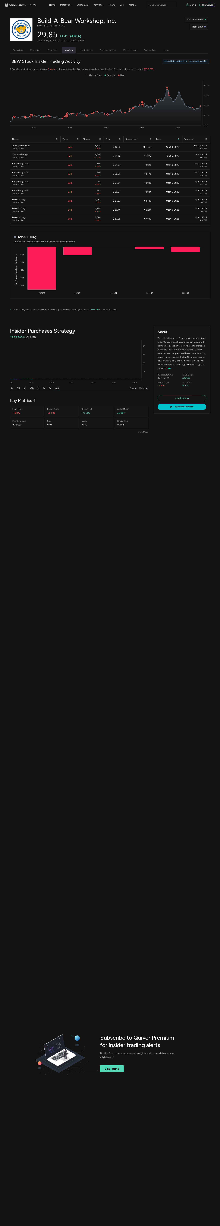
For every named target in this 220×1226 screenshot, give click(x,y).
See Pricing (112, 1068)
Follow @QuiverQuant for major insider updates (185, 61)
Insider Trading (26, 237)
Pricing (112, 5)
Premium (97, 4)
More (131, 4)
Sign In (193, 5)
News (166, 50)
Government (130, 50)
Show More (143, 432)
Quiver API (94, 309)
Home (52, 5)
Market (142, 388)
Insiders (69, 50)
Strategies (82, 5)
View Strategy (182, 398)
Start (132, 388)
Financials (35, 50)
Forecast (52, 50)
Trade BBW (197, 26)
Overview (18, 50)
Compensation (108, 50)
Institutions (86, 50)
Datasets (65, 4)
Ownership (149, 50)
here (169, 368)
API (122, 5)
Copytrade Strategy (184, 406)
